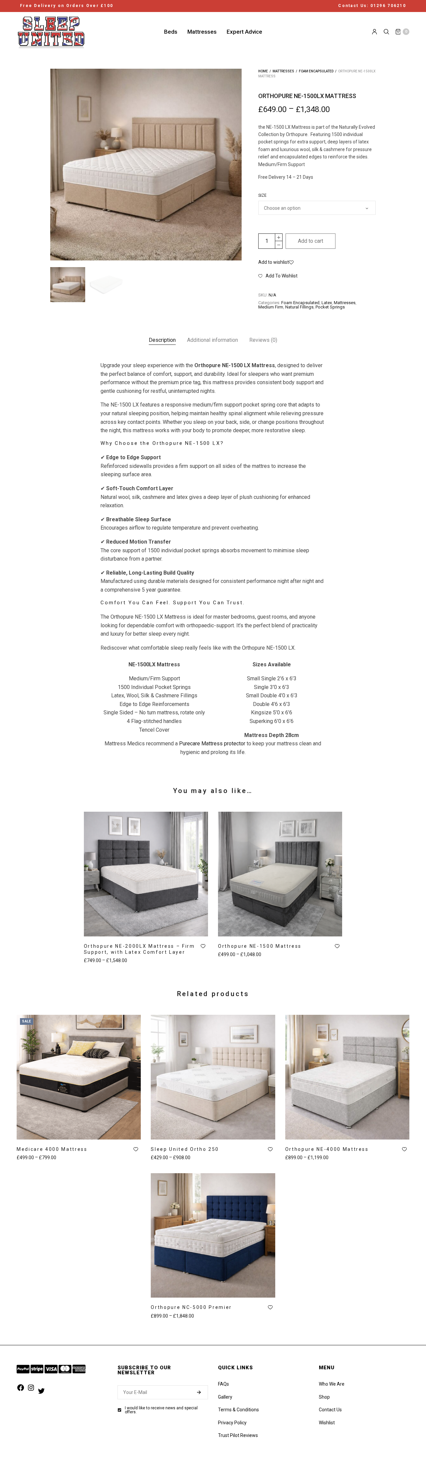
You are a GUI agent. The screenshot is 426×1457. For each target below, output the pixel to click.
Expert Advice (244, 31)
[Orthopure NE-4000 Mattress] (347, 1077)
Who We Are (331, 1384)
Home (263, 71)
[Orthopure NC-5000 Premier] (213, 1235)
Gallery (225, 1397)
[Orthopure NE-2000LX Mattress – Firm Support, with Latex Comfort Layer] (146, 874)
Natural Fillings (299, 306)
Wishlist (327, 1422)
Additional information (212, 340)
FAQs (223, 1384)
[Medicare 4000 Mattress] (79, 1077)
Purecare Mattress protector (212, 743)
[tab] (162, 340)
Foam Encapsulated (316, 71)
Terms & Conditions (238, 1409)
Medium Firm (270, 306)
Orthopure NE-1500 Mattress (260, 946)
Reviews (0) (263, 340)
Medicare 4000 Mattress (52, 1149)
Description (162, 340)
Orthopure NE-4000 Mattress (327, 1149)
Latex (326, 302)
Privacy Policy (232, 1422)
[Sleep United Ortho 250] (213, 1077)
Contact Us (330, 1409)
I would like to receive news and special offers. (161, 1410)
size (262, 195)
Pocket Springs (330, 306)
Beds (170, 31)
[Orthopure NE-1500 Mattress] (280, 874)
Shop (324, 1397)
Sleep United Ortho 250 (185, 1149)
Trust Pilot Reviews (238, 1435)
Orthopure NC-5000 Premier (191, 1307)
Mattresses (202, 31)
